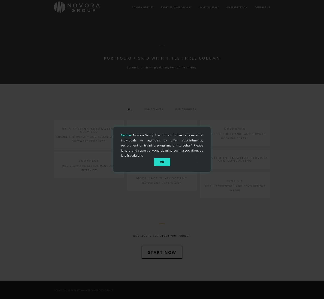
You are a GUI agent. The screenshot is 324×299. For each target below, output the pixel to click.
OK (162, 162)
